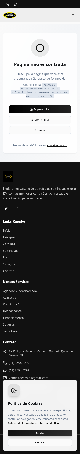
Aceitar (40, 433)
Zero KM (9, 244)
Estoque (9, 237)
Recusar (40, 442)
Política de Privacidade (22, 423)
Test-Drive (10, 331)
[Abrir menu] (73, 15)
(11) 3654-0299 (19, 363)
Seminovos (10, 251)
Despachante (12, 311)
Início (7, 230)
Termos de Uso (49, 423)
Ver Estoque (42, 120)
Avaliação (9, 298)
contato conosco (57, 145)
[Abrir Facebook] (17, 209)
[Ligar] (7, 4)
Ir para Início (42, 109)
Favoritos (9, 257)
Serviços (9, 264)
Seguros (9, 324)
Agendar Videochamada (20, 291)
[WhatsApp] (16, 4)
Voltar (42, 130)
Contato (8, 271)
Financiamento (13, 318)
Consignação (12, 304)
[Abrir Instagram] (6, 209)
